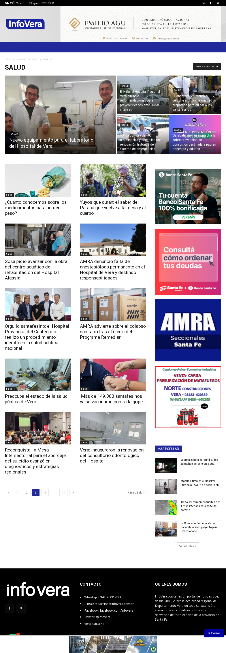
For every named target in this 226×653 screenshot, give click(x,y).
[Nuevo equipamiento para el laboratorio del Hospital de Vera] (60, 124)
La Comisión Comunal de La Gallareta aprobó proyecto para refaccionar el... (199, 527)
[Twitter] (218, 3)
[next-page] (73, 492)
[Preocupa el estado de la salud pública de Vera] (38, 375)
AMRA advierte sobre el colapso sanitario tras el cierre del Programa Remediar (113, 332)
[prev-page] (8, 492)
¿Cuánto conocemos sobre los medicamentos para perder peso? (36, 208)
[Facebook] (210, 3)
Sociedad (21, 59)
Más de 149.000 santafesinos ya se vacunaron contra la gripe (111, 399)
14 (63, 492)
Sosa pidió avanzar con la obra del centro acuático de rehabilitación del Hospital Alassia (36, 270)
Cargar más (186, 546)
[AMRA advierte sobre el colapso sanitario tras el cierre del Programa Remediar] (113, 304)
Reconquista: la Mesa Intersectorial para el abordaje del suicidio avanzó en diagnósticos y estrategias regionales (35, 461)
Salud (35, 59)
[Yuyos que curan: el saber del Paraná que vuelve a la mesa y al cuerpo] (113, 180)
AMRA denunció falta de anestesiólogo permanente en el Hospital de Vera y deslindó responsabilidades (112, 270)
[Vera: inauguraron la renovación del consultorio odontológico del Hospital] (113, 428)
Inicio (8, 59)
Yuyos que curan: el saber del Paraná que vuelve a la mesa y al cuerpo (113, 208)
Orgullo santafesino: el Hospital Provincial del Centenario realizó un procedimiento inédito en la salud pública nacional (37, 337)
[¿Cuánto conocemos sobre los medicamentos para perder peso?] (38, 180)
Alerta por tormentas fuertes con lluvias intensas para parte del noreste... (200, 506)
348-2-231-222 (110, 597)
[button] (204, 3)
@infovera (103, 617)
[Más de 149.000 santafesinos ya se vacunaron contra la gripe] (113, 375)
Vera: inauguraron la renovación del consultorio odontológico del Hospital (112, 455)
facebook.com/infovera (116, 610)
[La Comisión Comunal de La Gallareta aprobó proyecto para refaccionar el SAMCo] (166, 528)
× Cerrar (214, 633)
